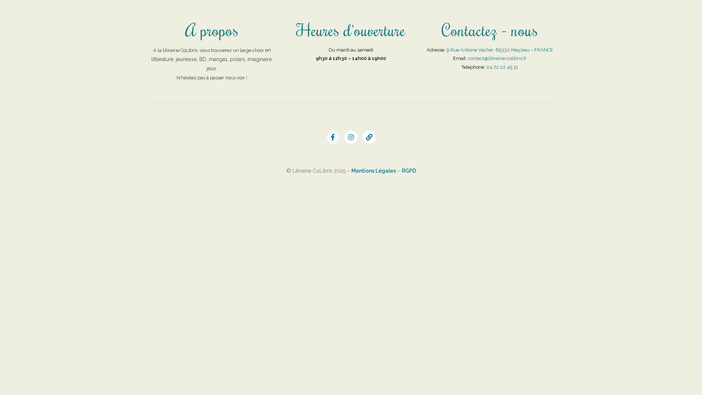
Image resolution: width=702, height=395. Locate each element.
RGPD (409, 171)
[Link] (369, 137)
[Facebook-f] (333, 137)
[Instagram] (351, 137)
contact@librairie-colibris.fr (497, 58)
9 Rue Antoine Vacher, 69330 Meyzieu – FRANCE (499, 50)
